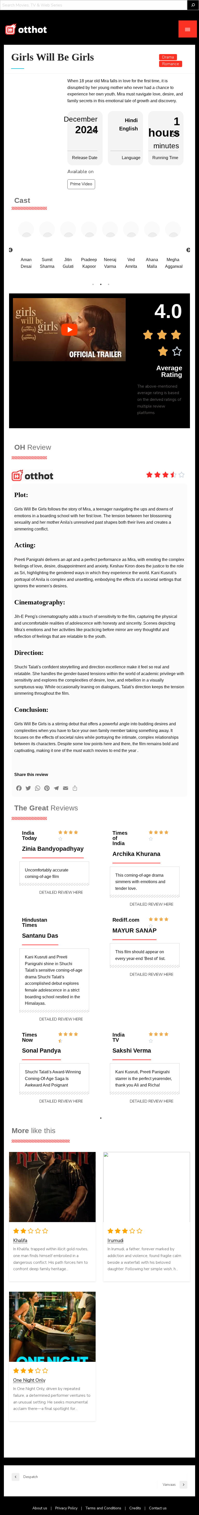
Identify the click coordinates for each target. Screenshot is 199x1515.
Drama (168, 57)
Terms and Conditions (103, 1508)
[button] (61, 893)
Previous (10, 250)
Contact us (158, 1508)
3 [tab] (108, 284)
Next (188, 250)
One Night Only (29, 1380)
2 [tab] (100, 284)
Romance (170, 64)
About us (39, 1508)
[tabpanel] (26, 246)
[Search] (193, 5)
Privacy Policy (66, 1508)
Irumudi (115, 1240)
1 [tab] (93, 284)
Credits (135, 1508)
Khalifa (20, 1240)
